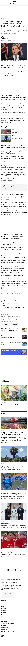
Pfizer (16, 319)
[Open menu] (26, 3)
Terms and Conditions (7, 623)
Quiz (2, 617)
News (2, 606)
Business (4, 608)
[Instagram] (4, 600)
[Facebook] (2, 600)
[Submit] (21, 189)
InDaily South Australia (7, 632)
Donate (8, 596)
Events (3, 614)
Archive (3, 625)
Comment (14, 324)
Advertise (4, 629)
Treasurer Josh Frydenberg (8, 321)
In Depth (3, 612)
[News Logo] (14, 4)
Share (5, 324)
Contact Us (4, 627)
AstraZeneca (4, 314)
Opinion (3, 610)
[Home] (14, 1)
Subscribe (8, 593)
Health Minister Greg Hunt (8, 319)
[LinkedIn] (6, 600)
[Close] (26, 636)
